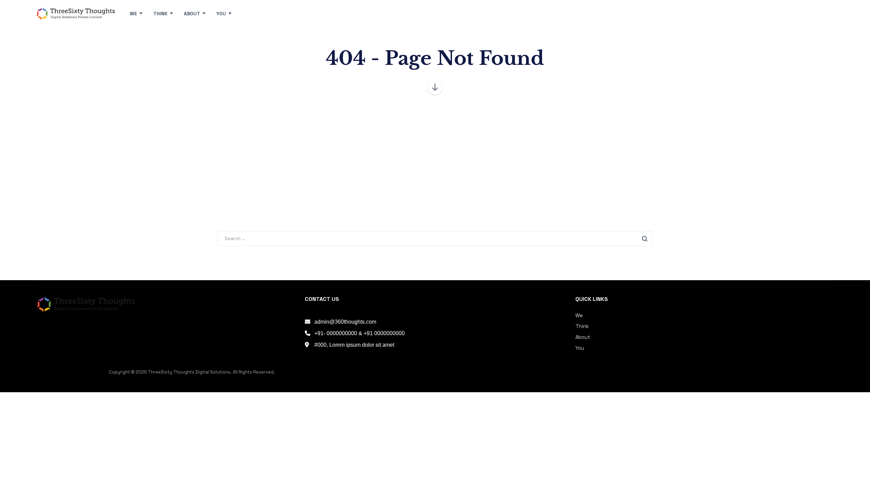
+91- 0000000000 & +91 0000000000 (359, 333)
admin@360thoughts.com (345, 322)
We (579, 315)
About (582, 337)
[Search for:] (435, 238)
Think (582, 326)
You (579, 348)
